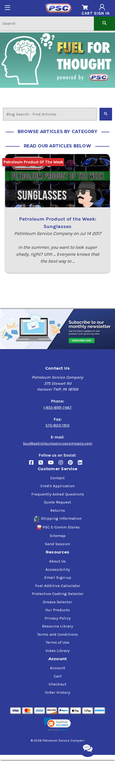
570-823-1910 (57, 425)
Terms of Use (57, 642)
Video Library (57, 650)
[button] (57, 724)
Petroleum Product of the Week (33, 162)
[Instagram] (63, 464)
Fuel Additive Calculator (57, 585)
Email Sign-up (57, 577)
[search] (104, 23)
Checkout (57, 684)
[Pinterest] (73, 464)
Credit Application (57, 485)
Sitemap (58, 535)
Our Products (57, 609)
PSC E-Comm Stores (61, 527)
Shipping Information (61, 518)
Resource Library (57, 626)
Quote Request (57, 502)
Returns (57, 510)
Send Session (57, 543)
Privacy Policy (58, 618)
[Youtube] (53, 464)
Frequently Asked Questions (57, 494)
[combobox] (47, 23)
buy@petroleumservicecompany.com (57, 443)
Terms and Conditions (57, 634)
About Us (57, 561)
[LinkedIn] (82, 464)
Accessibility (57, 569)
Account (57, 667)
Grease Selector (57, 601)
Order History (57, 692)
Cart (58, 676)
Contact (57, 477)
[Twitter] (43, 464)
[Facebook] (34, 464)
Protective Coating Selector (57, 593)
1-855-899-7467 (57, 407)
